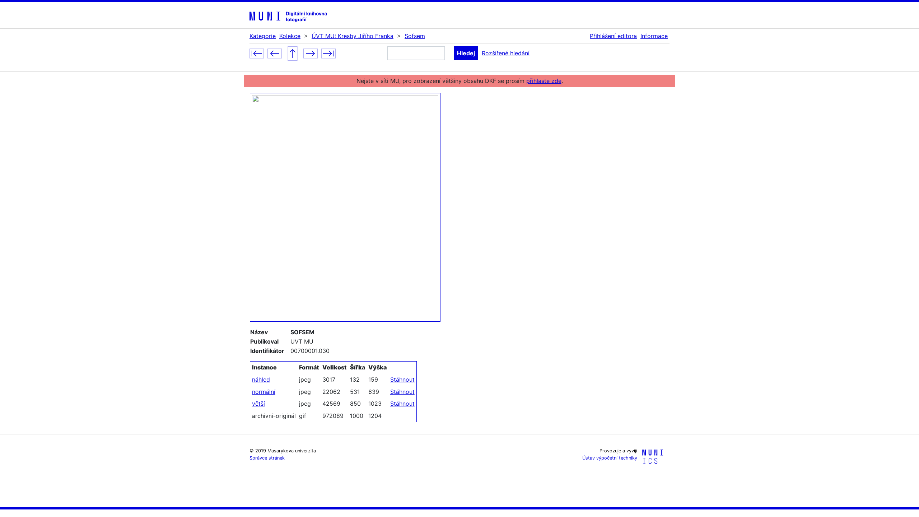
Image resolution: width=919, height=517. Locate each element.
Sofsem (415, 35)
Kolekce (289, 35)
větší (258, 403)
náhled (261, 379)
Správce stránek (267, 458)
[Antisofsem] (256, 52)
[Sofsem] (292, 52)
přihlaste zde (543, 80)
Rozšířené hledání (506, 53)
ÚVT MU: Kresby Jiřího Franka (352, 35)
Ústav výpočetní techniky (609, 458)
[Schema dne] (274, 52)
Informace (654, 35)
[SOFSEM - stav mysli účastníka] (310, 52)
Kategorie (262, 35)
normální (263, 391)
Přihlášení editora (613, 35)
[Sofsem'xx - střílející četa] (328, 52)
